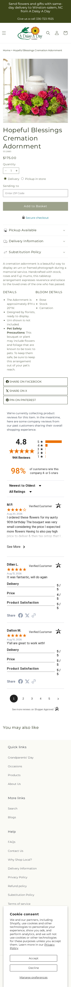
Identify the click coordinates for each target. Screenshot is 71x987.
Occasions (15, 766)
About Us (14, 784)
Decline (33, 968)
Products (14, 775)
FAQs (11, 842)
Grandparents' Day (21, 757)
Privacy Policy (17, 877)
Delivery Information (22, 868)
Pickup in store (35, 179)
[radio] (50, 441)
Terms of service (19, 904)
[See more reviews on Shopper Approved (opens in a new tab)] (34, 616)
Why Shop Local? (20, 859)
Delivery (14, 179)
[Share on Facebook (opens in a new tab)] (20, 616)
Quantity (9, 164)
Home (6, 50)
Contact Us (15, 851)
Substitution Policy (21, 895)
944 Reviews (24, 458)
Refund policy (17, 886)
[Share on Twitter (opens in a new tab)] (27, 615)
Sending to (17, 186)
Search (12, 808)
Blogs (12, 817)
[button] (48, 33)
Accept (33, 958)
